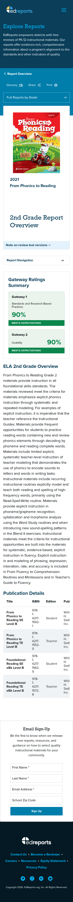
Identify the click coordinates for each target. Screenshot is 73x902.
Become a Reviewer (45, 854)
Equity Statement (53, 861)
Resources (28, 861)
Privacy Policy (36, 867)
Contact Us (19, 854)
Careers (11, 861)
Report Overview (19, 73)
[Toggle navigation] (64, 10)
